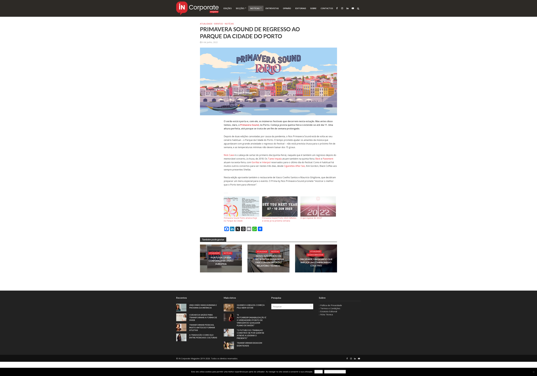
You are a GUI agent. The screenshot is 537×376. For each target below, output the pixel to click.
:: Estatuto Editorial (328, 311)
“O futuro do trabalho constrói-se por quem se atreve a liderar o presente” (250, 334)
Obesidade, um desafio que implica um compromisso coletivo (316, 262)
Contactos (327, 8)
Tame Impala (275, 158)
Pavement (328, 158)
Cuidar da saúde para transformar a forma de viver (203, 317)
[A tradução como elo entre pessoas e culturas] (181, 337)
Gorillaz (256, 162)
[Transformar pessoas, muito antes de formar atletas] (181, 327)
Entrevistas (272, 8)
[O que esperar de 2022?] (318, 206)
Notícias (255, 8)
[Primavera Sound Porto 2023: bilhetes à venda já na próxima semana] (280, 206)
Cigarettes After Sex (294, 165)
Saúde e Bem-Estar (315, 255)
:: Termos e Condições (329, 308)
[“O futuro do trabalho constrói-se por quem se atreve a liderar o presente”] (229, 332)
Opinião (287, 8)
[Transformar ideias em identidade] (229, 345)
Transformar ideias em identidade (249, 344)
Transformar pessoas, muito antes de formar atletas (202, 327)
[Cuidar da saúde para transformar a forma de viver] (181, 317)
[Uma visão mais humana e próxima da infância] (181, 307)
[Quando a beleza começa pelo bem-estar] (229, 307)
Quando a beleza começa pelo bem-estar (251, 306)
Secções (240, 8)
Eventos (218, 23)
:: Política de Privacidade (330, 305)
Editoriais (300, 8)
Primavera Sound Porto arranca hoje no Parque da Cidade (240, 219)
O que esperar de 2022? (311, 218)
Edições (227, 8)
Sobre (313, 8)
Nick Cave (229, 155)
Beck (317, 158)
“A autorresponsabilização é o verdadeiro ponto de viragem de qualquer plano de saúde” (251, 320)
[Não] (533, 372)
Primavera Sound (249, 124)
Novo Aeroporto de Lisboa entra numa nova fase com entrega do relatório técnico (268, 261)
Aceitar (318, 372)
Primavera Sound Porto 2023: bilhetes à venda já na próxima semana (279, 219)
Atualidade (206, 23)
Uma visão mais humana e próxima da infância (203, 306)
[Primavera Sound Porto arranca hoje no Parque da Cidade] (241, 206)
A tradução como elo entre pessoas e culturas (203, 336)
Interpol (266, 162)
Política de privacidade (335, 372)
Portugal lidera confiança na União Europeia (221, 260)
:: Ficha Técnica (326, 314)
